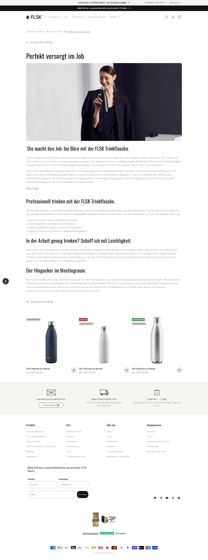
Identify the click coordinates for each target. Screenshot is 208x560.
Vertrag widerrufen (156, 451)
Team (109, 431)
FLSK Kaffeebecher (35, 436)
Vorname (31, 479)
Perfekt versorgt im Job (78, 31)
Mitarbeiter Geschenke (118, 456)
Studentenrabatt (115, 451)
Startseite (31, 31)
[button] (54, 17)
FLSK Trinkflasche (35, 431)
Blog (42, 31)
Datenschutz (73, 446)
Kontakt (151, 431)
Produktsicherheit (76, 456)
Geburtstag (63, 479)
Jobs (109, 436)
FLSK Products (107, 553)
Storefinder (153, 446)
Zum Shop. (32, 188)
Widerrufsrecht (74, 431)
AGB (69, 451)
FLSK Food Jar (33, 441)
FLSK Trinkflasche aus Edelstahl (38, 368)
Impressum (72, 441)
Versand (71, 436)
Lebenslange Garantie (158, 441)
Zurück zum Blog (41, 42)
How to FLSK (55, 31)
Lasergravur (32, 456)
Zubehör (30, 451)
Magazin (111, 446)
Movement (112, 441)
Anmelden (82, 494)
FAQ (149, 436)
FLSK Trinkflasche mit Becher (41, 446)
